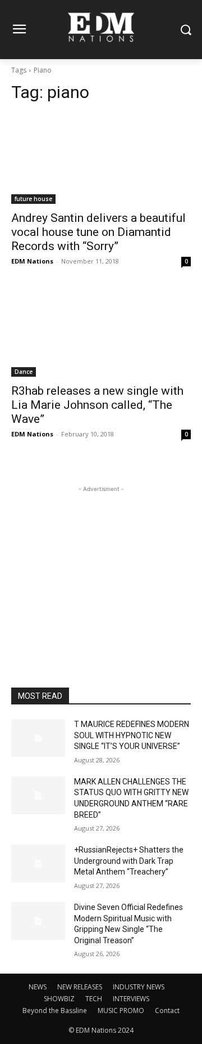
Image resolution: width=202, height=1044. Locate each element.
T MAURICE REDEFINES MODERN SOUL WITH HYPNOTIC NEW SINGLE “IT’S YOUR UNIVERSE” (131, 735)
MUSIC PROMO (121, 1010)
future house (33, 199)
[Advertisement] (101, 565)
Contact (167, 1010)
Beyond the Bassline (54, 1010)
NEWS (38, 987)
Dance (24, 372)
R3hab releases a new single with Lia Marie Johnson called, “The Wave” (97, 405)
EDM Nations (32, 261)
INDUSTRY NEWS (138, 987)
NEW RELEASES (79, 987)
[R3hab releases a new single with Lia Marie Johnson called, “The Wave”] (101, 332)
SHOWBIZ (59, 998)
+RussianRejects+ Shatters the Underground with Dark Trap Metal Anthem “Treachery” (128, 860)
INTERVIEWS (131, 998)
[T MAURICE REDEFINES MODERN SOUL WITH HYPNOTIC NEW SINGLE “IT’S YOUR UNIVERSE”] (38, 738)
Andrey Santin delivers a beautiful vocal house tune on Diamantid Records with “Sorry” (98, 232)
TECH (93, 998)
